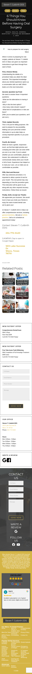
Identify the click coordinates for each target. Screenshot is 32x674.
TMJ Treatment (15, 656)
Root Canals (5, 656)
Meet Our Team (6, 632)
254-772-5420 (13, 233)
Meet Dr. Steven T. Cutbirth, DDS (15, 630)
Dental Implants (25, 642)
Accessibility (15, 635)
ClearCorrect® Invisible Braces (15, 643)
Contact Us (24, 635)
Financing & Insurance (15, 633)
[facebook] (13, 545)
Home (3, 628)
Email (15, 11)
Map (23, 11)
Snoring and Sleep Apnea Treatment (15, 660)
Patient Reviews (13, 666)
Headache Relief (14, 651)
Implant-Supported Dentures (5, 648)
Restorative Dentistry (14, 654)
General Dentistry (4, 651)
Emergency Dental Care (24, 647)
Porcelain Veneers (4, 654)
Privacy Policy (25, 632)
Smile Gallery (6, 666)
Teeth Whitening (24, 656)
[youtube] (18, 545)
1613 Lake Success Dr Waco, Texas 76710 (15, 250)
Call (7, 11)
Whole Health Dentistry (25, 654)
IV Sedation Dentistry (24, 651)
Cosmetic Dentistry (4, 642)
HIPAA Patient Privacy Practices (6, 636)
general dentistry (8, 215)
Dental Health (12, 32)
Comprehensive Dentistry (25, 629)
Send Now (16, 406)
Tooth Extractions (5, 659)
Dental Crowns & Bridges (15, 647)
